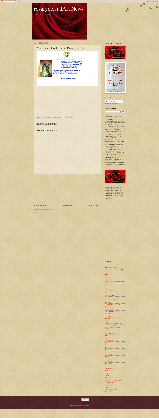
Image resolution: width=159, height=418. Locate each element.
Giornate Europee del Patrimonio (113, 323)
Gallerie (107, 321)
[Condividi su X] (69, 117)
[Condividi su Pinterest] (72, 117)
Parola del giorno (109, 354)
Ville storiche (108, 391)
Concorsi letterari (109, 293)
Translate (117, 103)
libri (106, 335)
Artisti (106, 274)
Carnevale (107, 286)
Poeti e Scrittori (109, 368)
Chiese (106, 288)
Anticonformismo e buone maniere (114, 269)
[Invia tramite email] (65, 117)
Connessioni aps (109, 295)
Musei (106, 345)
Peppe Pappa (108, 363)
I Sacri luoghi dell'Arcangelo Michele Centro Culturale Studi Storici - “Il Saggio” (114, 327)
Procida (107, 375)
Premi (106, 373)
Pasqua (107, 356)
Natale (106, 347)
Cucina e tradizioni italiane (112, 300)
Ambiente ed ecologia (110, 267)
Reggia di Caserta (109, 377)
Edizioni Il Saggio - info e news (113, 304)
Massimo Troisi (109, 340)
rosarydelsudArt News (58, 8)
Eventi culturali (109, 309)
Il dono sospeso (109, 331)
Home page (67, 205)
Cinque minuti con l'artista (112, 290)
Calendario (107, 283)
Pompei (107, 370)
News (106, 349)
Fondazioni (108, 316)
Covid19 (107, 297)
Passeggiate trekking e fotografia (113, 359)
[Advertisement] (67, 101)
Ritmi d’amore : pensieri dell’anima (114, 380)
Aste (106, 276)
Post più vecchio (95, 205)
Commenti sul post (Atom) (47, 209)
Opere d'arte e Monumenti (112, 352)
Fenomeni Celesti (109, 311)
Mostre (106, 342)
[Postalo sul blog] (67, 117)
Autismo (107, 279)
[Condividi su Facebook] (70, 117)
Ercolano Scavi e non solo (112, 307)
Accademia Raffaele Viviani (112, 264)
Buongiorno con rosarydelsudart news (115, 281)
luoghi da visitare (109, 338)
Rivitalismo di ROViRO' (111, 382)
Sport (106, 387)
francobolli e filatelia (110, 318)
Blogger (87, 405)
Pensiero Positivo (109, 361)
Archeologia (108, 271)
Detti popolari (108, 302)
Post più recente (40, 205)
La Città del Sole (109, 333)
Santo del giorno (109, 384)
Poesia (106, 366)
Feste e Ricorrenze (110, 314)
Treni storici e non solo (111, 389)
